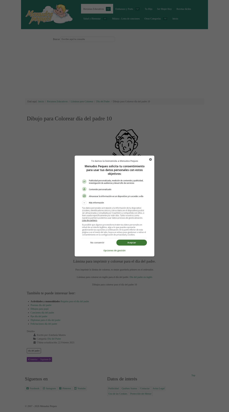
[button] (114, 203)
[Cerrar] (150, 159)
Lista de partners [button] (89, 220)
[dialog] (114, 206)
